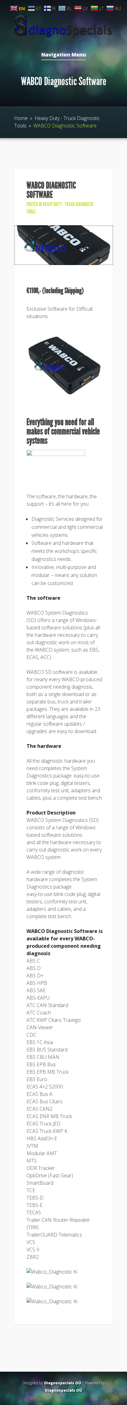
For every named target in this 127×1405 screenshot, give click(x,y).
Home (21, 118)
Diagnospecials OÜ (62, 1383)
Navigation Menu (63, 55)
